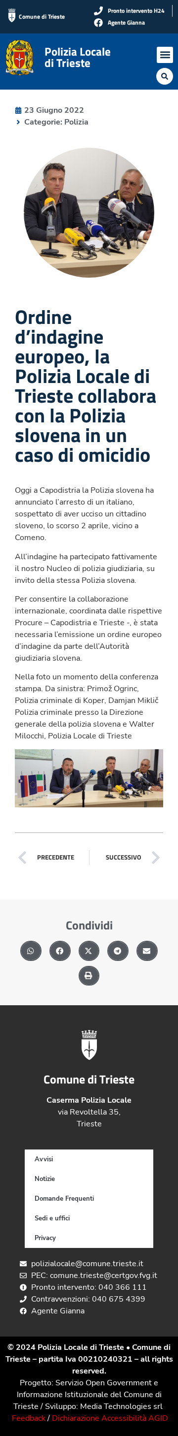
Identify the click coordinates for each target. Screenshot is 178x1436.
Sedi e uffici (52, 1218)
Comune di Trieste (42, 16)
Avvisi (44, 1159)
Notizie (45, 1179)
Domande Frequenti (64, 1198)
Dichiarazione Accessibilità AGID (110, 1418)
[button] (165, 55)
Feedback (28, 1418)
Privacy (45, 1238)
